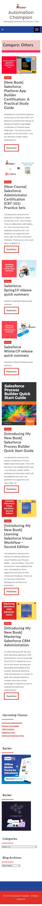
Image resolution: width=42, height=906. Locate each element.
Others (8, 77)
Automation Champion (21, 15)
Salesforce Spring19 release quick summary (18, 290)
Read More (11, 148)
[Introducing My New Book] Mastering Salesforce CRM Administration (17, 637)
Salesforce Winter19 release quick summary (18, 351)
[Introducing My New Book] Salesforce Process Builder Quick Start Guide (19, 442)
